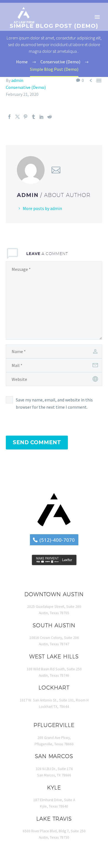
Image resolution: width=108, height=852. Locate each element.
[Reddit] (49, 116)
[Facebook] (9, 116)
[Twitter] (17, 116)
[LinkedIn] (41, 116)
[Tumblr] (33, 116)
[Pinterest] (25, 116)
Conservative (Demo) (26, 87)
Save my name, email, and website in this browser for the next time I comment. (54, 403)
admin (17, 80)
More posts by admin (42, 208)
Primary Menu (97, 17)
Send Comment (37, 442)
